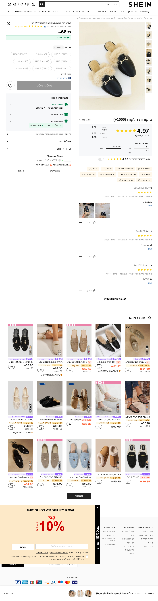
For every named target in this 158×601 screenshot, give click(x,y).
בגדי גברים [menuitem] (57, 11)
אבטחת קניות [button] (57, 121)
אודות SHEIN (148, 531)
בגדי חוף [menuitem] (90, 11)
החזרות (131, 535)
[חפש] (42, 4)
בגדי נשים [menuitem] (102, 11)
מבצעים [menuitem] (112, 11)
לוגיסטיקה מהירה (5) (127, 174)
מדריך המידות (129, 546)
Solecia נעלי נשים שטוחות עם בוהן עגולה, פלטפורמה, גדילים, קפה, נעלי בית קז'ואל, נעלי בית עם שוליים (49, 419)
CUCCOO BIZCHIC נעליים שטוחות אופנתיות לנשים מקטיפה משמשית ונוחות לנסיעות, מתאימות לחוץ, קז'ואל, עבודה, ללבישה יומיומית (79, 362)
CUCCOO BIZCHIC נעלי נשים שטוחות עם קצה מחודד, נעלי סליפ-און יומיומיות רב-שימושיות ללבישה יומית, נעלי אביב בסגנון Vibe (49, 477)
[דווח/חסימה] (80, 222)
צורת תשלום (110, 535)
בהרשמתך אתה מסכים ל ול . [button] (61, 553)
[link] (27, 4)
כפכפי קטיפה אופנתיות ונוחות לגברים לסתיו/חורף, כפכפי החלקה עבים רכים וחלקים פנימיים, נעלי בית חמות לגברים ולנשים (108, 474)
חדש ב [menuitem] (122, 11)
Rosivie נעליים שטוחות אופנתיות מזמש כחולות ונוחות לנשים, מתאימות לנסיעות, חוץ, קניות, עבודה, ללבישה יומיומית (137, 362)
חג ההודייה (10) (88, 174)
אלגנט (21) (93, 169)
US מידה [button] (60, 47)
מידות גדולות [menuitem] (78, 11)
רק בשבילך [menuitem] (132, 11)
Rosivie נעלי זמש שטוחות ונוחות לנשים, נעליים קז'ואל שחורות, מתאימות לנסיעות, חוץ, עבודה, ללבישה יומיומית (20, 477)
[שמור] (10, 85)
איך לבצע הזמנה (128, 539)
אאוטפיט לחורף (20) (125, 169)
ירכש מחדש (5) (144, 169)
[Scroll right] (9, 12)
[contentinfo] (39, 582)
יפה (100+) (145, 174)
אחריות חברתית (147, 539)
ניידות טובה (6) (144, 180)
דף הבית (148, 18)
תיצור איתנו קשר (109, 531)
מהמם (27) (107, 169)
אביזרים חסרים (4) (125, 180)
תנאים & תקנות (42, 552)
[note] (108, 370)
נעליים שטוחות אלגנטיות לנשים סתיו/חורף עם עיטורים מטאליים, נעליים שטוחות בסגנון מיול (49, 362)
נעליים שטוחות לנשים (118, 18)
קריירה (150, 542)
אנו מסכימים (72, 577)
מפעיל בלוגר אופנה (146, 535)
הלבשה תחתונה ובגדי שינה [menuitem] (24, 11)
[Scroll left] (13, 12)
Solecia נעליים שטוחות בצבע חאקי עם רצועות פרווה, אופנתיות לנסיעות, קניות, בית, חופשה (79, 419)
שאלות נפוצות (110, 544)
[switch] (101, 159)
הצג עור (79, 496)
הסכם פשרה (148, 546)
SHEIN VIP (129, 550)
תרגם (150, 206)
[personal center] (33, 4)
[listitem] (137, 348)
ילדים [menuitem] (68, 11)
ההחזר (131, 554)
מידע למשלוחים (128, 531)
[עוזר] (94, 222)
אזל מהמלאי (44, 85)
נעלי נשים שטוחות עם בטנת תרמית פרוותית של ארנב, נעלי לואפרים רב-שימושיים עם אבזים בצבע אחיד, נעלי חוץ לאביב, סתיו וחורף (108, 362)
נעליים (140, 18)
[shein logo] (140, 4)
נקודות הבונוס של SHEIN (108, 539)
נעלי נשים (133, 18)
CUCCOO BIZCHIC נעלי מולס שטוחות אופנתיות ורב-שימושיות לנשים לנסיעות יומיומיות (108, 419)
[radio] (61, 54)
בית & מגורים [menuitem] (44, 11)
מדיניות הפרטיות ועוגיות (59, 552)
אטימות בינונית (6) (107, 174)
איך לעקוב (130, 542)
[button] (15, 4)
